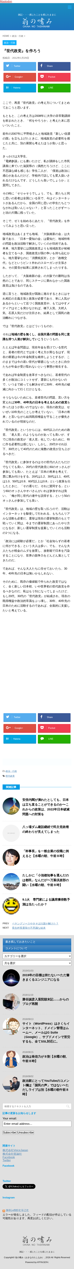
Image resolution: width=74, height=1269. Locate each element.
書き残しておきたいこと (20, 941)
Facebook (9, 1157)
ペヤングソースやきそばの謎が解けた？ (35, 923)
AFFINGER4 (42, 1262)
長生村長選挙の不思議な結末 (29, 927)
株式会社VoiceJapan (15, 1150)
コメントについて (16, 948)
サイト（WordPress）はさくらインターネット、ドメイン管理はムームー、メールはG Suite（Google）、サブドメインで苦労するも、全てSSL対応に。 (46, 1032)
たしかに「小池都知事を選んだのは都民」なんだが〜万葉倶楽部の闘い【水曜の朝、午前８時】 (45, 880)
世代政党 (10, 776)
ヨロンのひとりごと (17, 1210)
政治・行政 (11, 771)
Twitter (7, 1160)
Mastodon (6, 1)
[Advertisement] (27, 641)
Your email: (10, 1118)
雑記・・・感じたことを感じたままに (37, 1252)
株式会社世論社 (12, 1153)
